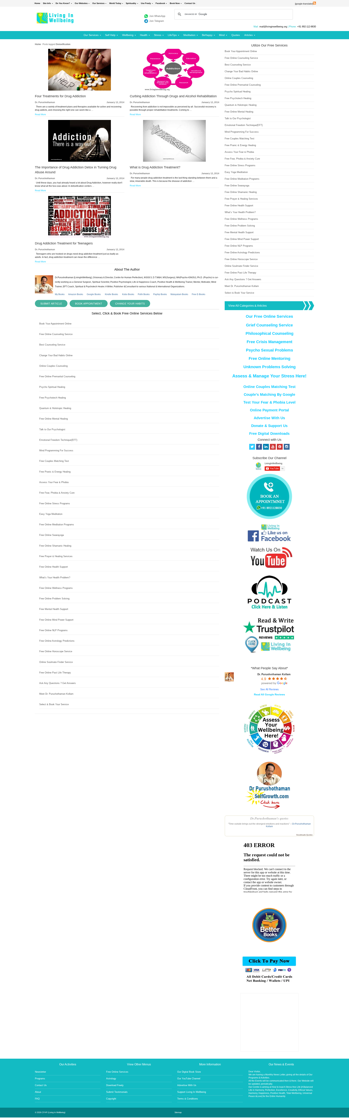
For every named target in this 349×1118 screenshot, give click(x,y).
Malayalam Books (179, 294)
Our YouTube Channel (188, 1078)
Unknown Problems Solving (269, 367)
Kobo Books (128, 294)
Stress (157, 35)
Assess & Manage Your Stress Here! (269, 375)
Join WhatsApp (157, 16)
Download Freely (115, 1085)
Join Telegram (156, 21)
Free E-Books (198, 294)
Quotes (235, 35)
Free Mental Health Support (53, 609)
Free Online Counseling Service (56, 334)
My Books (60, 294)
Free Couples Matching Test (54, 461)
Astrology (111, 1078)
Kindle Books (111, 294)
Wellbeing (127, 35)
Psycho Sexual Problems (269, 350)
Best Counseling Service (52, 344)
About (38, 1092)
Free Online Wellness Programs (56, 588)
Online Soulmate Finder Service (56, 662)
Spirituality (131, 3)
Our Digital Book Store (189, 1071)
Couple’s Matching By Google (269, 394)
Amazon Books (75, 294)
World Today (115, 3)
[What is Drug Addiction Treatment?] (174, 161)
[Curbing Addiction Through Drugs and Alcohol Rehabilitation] (174, 90)
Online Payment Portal (269, 410)
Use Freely (146, 3)
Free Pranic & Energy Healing (55, 471)
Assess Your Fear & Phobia (54, 482)
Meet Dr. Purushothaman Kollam (56, 693)
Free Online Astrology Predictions (57, 640)
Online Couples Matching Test (269, 387)
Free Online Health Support (53, 566)
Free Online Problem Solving (54, 598)
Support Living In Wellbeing (191, 1092)
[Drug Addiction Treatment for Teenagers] (79, 237)
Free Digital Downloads (269, 434)
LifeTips (172, 35)
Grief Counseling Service (269, 325)
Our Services (98, 3)
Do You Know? (63, 3)
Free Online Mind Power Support (56, 619)
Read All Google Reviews (269, 694)
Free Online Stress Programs (54, 503)
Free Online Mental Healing (53, 418)
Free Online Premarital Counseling (57, 376)
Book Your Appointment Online (55, 323)
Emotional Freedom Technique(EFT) (58, 440)
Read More (40, 114)
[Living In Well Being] (55, 21)
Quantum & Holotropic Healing (55, 408)
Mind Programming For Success (56, 450)
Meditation (189, 35)
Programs (40, 1078)
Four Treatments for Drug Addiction (60, 96)
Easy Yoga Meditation (50, 514)
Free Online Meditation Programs (56, 524)
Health (143, 35)
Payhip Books (160, 294)
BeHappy (207, 35)
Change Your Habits (130, 303)
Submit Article (51, 303)
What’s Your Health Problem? (54, 577)
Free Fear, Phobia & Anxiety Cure (57, 492)
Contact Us (189, 3)
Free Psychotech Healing (52, 397)
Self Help (110, 35)
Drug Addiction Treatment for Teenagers (64, 243)
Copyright (111, 1098)
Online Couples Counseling (53, 366)
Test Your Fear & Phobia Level (269, 402)
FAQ (37, 1098)
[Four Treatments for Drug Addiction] (79, 90)
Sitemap (178, 1112)
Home (37, 3)
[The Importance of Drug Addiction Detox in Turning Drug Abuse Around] (79, 161)
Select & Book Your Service (54, 704)
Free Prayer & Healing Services (56, 556)
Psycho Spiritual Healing (52, 387)
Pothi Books (144, 294)
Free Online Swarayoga (51, 535)
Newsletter (40, 1071)
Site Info (47, 3)
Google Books (94, 294)
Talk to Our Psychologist (52, 429)
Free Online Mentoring (269, 358)
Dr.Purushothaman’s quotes (269, 818)
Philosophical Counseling (269, 333)
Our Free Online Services (269, 316)
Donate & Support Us (269, 426)
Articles (248, 35)
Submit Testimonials (117, 1092)
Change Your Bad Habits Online (56, 355)
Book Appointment (88, 303)
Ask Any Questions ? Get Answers (57, 683)
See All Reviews (269, 689)
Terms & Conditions (187, 1098)
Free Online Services (117, 1071)
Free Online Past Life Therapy (55, 672)
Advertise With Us (269, 418)
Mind (222, 35)
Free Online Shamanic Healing (55, 545)
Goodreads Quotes (304, 835)
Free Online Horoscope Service (55, 651)
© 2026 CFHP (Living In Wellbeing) (50, 1112)
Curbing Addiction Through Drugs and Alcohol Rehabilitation (173, 96)
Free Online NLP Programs (53, 630)
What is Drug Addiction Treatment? (155, 167)
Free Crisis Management (269, 342)
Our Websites (81, 3)
